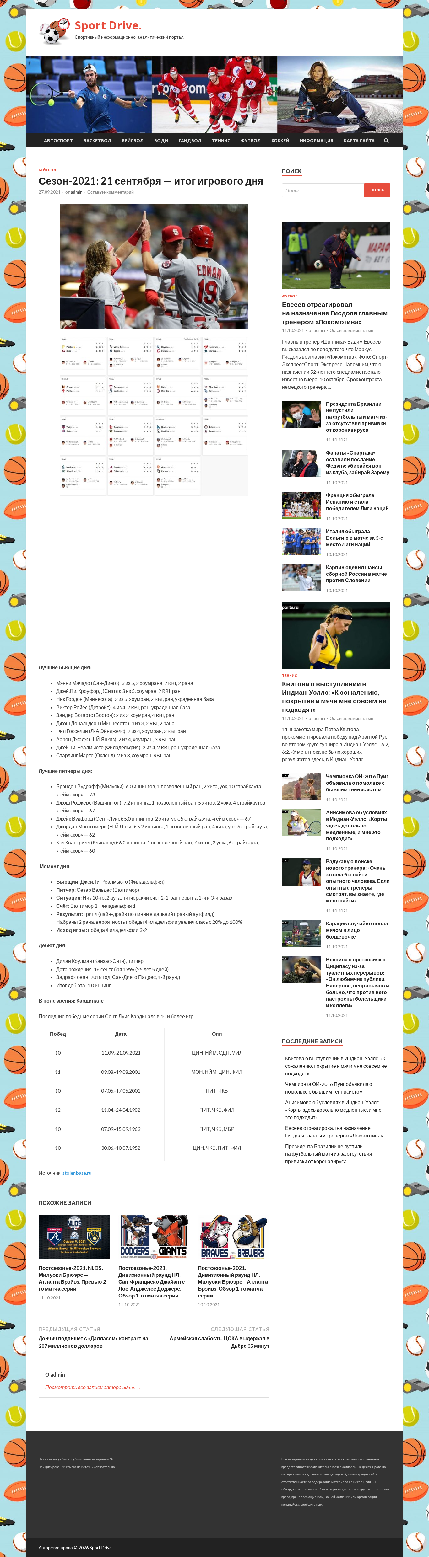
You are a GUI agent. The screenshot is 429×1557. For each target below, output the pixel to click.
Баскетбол (97, 140)
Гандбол (190, 140)
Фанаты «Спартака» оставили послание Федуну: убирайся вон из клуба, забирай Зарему (357, 462)
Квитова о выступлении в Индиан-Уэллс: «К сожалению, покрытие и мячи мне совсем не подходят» (336, 1065)
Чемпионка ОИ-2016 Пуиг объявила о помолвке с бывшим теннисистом (357, 782)
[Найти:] (336, 190)
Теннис (221, 140)
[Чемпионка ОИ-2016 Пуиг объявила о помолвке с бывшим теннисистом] (301, 798)
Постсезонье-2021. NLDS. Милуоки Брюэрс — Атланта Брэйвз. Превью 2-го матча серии (73, 1278)
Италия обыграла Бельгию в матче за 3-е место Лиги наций (354, 537)
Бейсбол (133, 140)
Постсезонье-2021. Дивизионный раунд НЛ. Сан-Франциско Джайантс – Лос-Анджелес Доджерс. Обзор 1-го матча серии (153, 1282)
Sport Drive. (108, 25)
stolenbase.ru (76, 1173)
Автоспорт (58, 140)
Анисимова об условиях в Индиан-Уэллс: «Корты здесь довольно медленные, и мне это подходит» (356, 825)
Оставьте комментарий (110, 192)
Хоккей (280, 140)
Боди (161, 140)
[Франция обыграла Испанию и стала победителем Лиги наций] (301, 517)
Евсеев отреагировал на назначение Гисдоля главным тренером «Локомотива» (335, 312)
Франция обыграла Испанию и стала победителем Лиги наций (357, 501)
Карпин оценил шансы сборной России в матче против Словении (356, 573)
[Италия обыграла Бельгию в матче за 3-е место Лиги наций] (301, 553)
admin (77, 192)
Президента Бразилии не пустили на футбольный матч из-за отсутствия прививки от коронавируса (356, 417)
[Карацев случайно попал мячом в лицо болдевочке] (301, 945)
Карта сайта (359, 140)
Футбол (251, 140)
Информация (316, 140)
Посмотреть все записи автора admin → (93, 1387)
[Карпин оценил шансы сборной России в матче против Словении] (301, 589)
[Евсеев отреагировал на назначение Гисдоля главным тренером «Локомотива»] (336, 290)
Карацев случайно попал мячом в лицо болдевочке (357, 929)
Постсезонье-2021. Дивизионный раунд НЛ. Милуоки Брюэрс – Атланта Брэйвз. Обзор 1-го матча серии (233, 1282)
